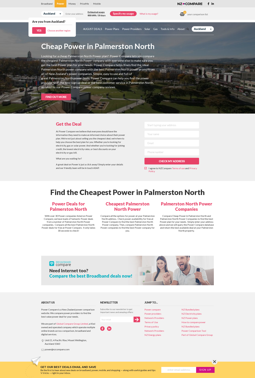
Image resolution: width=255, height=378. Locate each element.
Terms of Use (151, 322)
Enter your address (74, 14)
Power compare (152, 309)
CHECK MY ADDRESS (172, 161)
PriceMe (84, 3)
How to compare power (194, 322)
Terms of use (178, 168)
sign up (205, 369)
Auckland (49, 13)
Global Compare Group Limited (72, 323)
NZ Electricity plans (192, 313)
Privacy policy (151, 326)
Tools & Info (167, 29)
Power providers (152, 313)
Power (60, 3)
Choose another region (59, 30)
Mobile (97, 3)
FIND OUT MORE (56, 97)
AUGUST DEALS (92, 29)
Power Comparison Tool (194, 330)
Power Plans (112, 29)
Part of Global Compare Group (197, 334)
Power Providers (132, 29)
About (181, 29)
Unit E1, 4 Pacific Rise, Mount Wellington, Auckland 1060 (66, 342)
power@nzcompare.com (57, 349)
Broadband (47, 3)
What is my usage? (149, 13)
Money (72, 3)
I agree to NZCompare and (173, 170)
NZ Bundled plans (191, 309)
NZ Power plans (190, 317)
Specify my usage (123, 13)
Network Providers (154, 317)
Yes (39, 30)
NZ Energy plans (152, 334)
